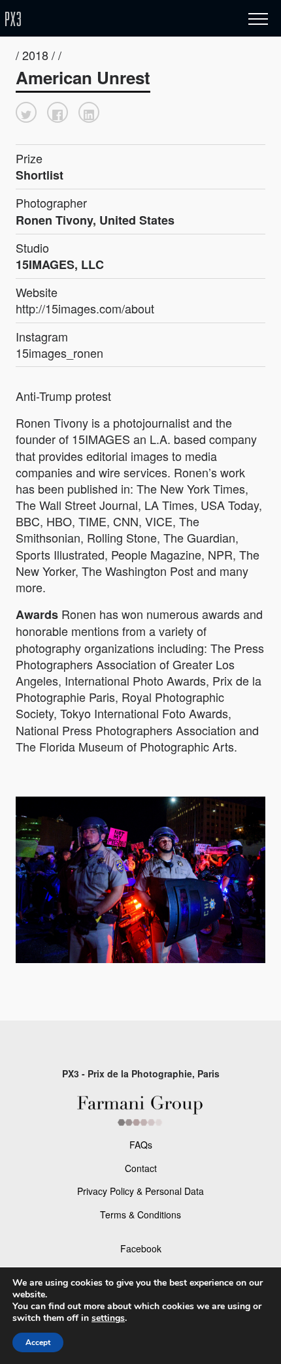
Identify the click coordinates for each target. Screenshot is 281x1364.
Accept (37, 1342)
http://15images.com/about (85, 308)
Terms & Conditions (140, 1214)
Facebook (140, 1248)
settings (108, 1318)
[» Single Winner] (90, 19)
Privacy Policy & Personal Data (140, 1190)
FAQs (140, 1144)
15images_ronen (59, 352)
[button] (26, 112)
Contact (141, 1168)
